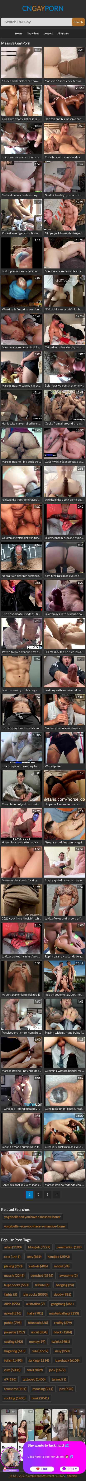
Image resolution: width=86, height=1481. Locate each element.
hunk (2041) (40, 1398)
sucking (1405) (14, 1398)
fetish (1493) (13, 1360)
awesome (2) (68, 1275)
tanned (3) (59, 1379)
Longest (48, 33)
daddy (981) (62, 1294)
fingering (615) (14, 1351)
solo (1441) (12, 1256)
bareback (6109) (67, 1360)
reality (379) (63, 1323)
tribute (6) (42, 1285)
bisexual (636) (38, 1323)
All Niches (63, 33)
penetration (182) (69, 1247)
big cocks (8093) (35, 1294)
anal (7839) (35, 1370)
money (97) (37, 1341)
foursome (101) (15, 1389)
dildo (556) (12, 1304)
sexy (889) (34, 1256)
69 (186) (10, 1379)
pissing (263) (13, 1266)
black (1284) (63, 1332)
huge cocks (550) (16, 1285)
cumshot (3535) (42, 1275)
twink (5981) (61, 1341)
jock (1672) (57, 1370)
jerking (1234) (39, 1360)
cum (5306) (12, 1370)
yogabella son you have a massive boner (32, 1217)
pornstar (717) (14, 1332)
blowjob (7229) (39, 1247)
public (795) (13, 1323)
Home (18, 33)
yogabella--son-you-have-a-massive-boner (35, 1226)
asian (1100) (13, 1247)
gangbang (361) (62, 1304)
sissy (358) (62, 1351)
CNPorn (43, 8)
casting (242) (13, 1341)
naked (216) (12, 1313)
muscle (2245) (14, 1275)
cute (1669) (40, 1351)
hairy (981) (35, 1313)
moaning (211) (43, 1389)
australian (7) (35, 1304)
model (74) (62, 1266)
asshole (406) (38, 1266)
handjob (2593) (59, 1256)
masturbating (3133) (64, 1313)
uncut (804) (39, 1332)
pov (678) (66, 1389)
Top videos (33, 33)
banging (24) (65, 1285)
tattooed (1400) (34, 1379)
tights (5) (10, 1294)
